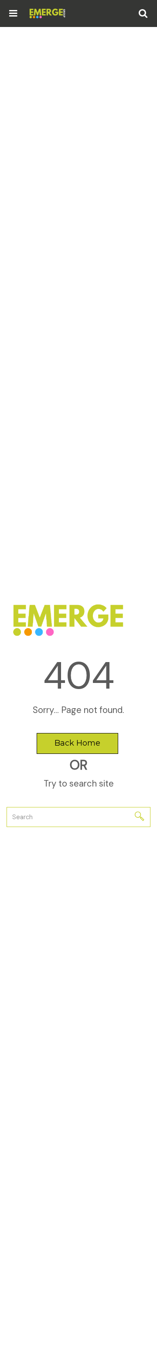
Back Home (77, 743)
